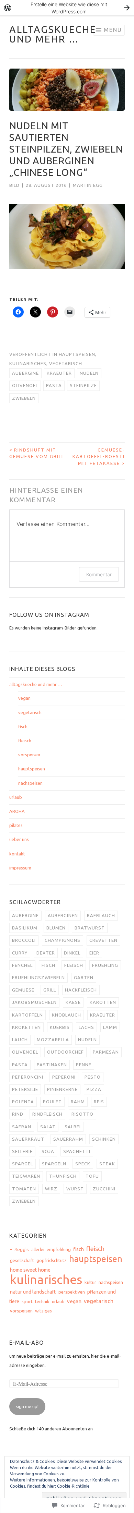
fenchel (22, 965)
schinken (104, 1139)
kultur (90, 1282)
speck (82, 1163)
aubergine (25, 373)
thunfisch (63, 1176)
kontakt (17, 853)
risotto (82, 1114)
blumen (56, 927)
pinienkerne (62, 1089)
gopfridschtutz (51, 1260)
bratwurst (90, 927)
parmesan (106, 1051)
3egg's (21, 1249)
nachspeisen (30, 783)
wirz (51, 1188)
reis (99, 1101)
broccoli (24, 940)
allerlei (37, 1249)
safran (21, 1126)
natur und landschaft (33, 1292)
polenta (23, 1101)
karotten (103, 1002)
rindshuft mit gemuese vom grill (36, 453)
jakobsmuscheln (34, 1002)
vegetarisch (65, 363)
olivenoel (25, 385)
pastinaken (52, 1064)
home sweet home (30, 1270)
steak (107, 1163)
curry (19, 952)
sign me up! (27, 1406)
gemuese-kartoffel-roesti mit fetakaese (98, 456)
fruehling (105, 965)
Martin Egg (88, 185)
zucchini (104, 1188)
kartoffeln (27, 1014)
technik (42, 1301)
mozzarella (53, 1039)
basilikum (24, 927)
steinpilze (83, 385)
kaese (73, 1002)
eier (94, 952)
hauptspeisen (77, 354)
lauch (20, 1039)
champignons (62, 940)
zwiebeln (24, 398)
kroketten (26, 1027)
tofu (92, 1176)
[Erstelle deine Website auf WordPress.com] (67, 7)
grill (49, 989)
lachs (86, 1027)
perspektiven (71, 1291)
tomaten (24, 1188)
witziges (43, 1310)
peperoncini (27, 1076)
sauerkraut (28, 1139)
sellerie (22, 1151)
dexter (45, 952)
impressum (20, 867)
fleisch (24, 740)
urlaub (15, 797)
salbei (73, 1126)
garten (83, 977)
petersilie (25, 1089)
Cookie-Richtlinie (73, 1486)
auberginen (63, 915)
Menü (113, 30)
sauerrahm (68, 1139)
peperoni (64, 1076)
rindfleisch (47, 1114)
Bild (14, 185)
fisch (22, 726)
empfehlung (59, 1249)
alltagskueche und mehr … (53, 34)
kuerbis (60, 1027)
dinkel (72, 952)
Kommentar (99, 574)
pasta (54, 385)
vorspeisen (29, 754)
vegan (24, 698)
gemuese (23, 989)
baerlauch (101, 915)
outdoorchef (65, 1051)
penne (83, 1064)
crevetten (103, 940)
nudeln (89, 373)
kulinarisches (27, 363)
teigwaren (26, 1176)
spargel (22, 1163)
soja (48, 1151)
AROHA (17, 811)
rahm (78, 1101)
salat (48, 1126)
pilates (16, 825)
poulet (52, 1101)
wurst (75, 1188)
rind (17, 1114)
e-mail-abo (26, 1343)
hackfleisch (81, 989)
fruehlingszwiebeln (38, 977)
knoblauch (66, 1014)
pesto (93, 1076)
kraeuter (59, 373)
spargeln (54, 1163)
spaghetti (76, 1151)
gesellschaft (22, 1260)
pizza (94, 1089)
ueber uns (19, 839)
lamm (110, 1027)
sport (27, 1301)
